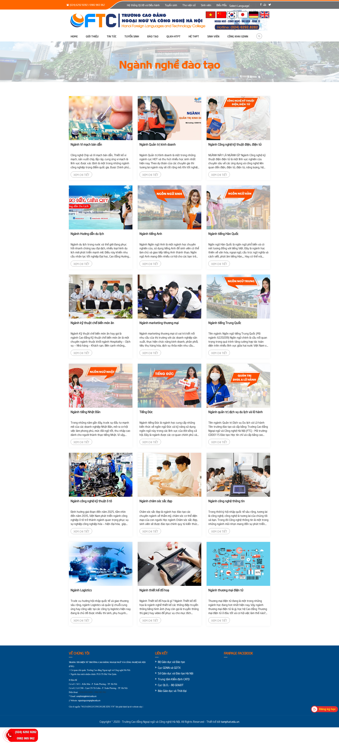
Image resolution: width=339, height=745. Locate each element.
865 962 (102, 692)
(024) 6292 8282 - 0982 (89, 692)
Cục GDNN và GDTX (169, 667)
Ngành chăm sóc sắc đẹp (155, 500)
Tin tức (111, 36)
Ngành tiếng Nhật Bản (85, 411)
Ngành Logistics (81, 590)
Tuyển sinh (171, 5)
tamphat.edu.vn (230, 721)
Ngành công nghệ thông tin (226, 500)
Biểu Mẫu (221, 5)
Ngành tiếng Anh (150, 233)
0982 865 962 (25, 738)
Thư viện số (189, 5)
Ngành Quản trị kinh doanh (157, 144)
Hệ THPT (194, 36)
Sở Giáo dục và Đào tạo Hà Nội (175, 673)
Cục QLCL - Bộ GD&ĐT (170, 685)
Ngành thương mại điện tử (225, 590)
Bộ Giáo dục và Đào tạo (171, 661)
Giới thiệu (92, 36)
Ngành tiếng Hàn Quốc (223, 233)
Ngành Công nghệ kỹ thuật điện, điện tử (234, 144)
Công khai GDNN (237, 36)
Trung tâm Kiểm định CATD (174, 679)
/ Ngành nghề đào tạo (176, 53)
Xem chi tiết (81, 174)
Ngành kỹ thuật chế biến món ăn (92, 322)
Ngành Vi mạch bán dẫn (86, 144)
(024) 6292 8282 (25, 732)
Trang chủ (156, 53)
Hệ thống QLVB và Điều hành (143, 5)
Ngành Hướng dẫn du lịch (87, 233)
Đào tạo (152, 36)
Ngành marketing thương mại (159, 322)
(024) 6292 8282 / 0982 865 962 (87, 4)
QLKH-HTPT (173, 36)
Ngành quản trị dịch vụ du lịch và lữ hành (235, 411)
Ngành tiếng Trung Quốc (224, 322)
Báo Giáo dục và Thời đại (172, 690)
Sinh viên (206, 5)
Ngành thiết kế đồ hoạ (154, 590)
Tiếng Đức (146, 411)
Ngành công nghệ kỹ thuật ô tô (91, 500)
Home (74, 36)
